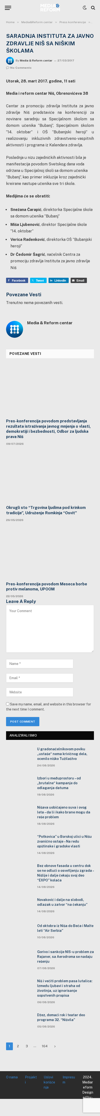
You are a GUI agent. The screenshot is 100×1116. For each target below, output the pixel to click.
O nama (12, 1077)
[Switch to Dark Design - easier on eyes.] (85, 8)
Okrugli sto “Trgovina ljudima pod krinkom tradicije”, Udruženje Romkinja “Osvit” (46, 510)
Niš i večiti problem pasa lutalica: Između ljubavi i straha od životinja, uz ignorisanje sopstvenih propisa (64, 988)
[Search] (92, 7)
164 (45, 1046)
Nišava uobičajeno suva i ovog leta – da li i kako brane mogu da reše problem (63, 812)
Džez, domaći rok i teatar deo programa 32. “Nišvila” (61, 1017)
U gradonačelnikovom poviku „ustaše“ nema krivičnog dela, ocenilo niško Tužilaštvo (62, 754)
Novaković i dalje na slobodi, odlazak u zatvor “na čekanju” (62, 902)
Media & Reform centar (36, 60)
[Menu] (8, 7)
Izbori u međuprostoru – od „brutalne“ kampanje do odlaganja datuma (59, 783)
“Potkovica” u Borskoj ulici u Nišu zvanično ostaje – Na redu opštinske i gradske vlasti (64, 841)
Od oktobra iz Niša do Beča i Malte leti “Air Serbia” (65, 928)
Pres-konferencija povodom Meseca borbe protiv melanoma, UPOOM (46, 587)
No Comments (21, 67)
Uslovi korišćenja (49, 1082)
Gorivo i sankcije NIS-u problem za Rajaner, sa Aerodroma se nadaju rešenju (65, 956)
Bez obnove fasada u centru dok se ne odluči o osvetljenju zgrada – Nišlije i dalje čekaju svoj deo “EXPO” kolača (65, 873)
